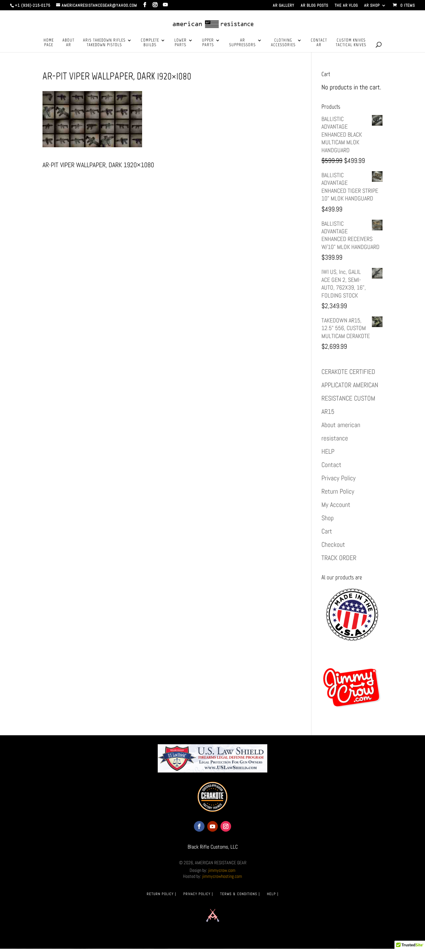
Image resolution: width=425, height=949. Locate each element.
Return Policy (337, 491)
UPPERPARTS (208, 42)
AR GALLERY (284, 5)
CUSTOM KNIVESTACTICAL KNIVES (351, 42)
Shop (327, 518)
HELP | (272, 893)
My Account (335, 504)
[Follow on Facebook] (199, 826)
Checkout (333, 544)
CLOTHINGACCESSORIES (283, 42)
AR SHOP (372, 5)
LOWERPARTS (180, 42)
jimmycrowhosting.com (222, 876)
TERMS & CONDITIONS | (240, 893)
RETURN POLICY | (161, 893)
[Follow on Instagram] (225, 826)
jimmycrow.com (221, 870)
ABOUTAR (68, 42)
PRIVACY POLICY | (198, 893)
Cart (326, 531)
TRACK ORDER (338, 557)
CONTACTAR (319, 42)
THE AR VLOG (346, 5)
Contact (331, 464)
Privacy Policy (338, 478)
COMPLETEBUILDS (150, 42)
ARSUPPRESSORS (242, 42)
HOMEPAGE (48, 42)
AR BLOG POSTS (314, 5)
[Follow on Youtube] (212, 826)
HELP (327, 451)
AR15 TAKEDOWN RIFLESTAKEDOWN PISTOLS (104, 42)
